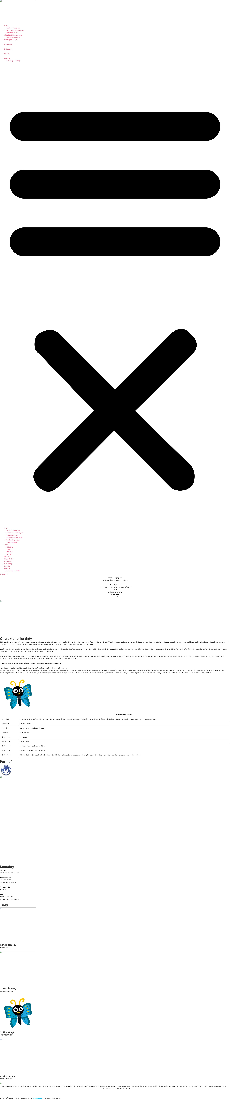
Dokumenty (8, 49)
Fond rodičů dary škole (14, 35)
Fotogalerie (8, 44)
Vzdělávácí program (13, 37)
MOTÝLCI (9, 37)
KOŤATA (9, 554)
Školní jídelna (8, 40)
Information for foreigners (15, 30)
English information (13, 28)
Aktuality (7, 35)
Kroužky (7, 54)
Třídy (6, 30)
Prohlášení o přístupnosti (9, 1093)
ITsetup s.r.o (37, 1098)
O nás (6, 25)
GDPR (21, 1093)
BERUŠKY (9, 33)
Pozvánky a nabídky (13, 61)
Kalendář (7, 58)
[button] (115, 295)
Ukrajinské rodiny (12, 535)
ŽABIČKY (9, 549)
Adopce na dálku (12, 542)
